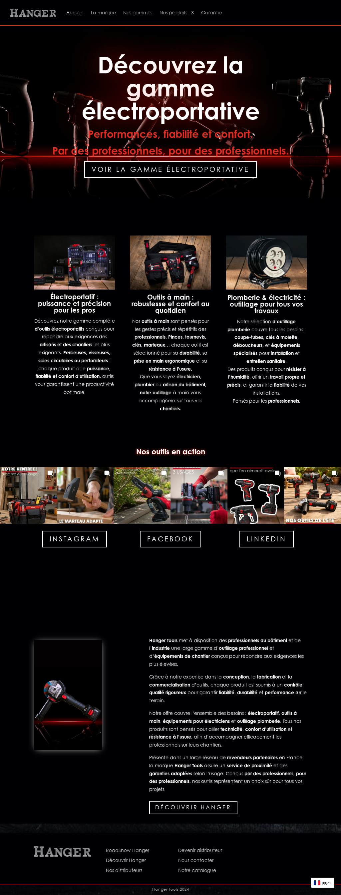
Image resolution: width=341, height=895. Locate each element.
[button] (28, 495)
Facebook (170, 539)
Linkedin (266, 539)
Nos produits (173, 12)
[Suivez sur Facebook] (255, 851)
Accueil (75, 12)
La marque (103, 12)
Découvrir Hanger (193, 807)
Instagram (75, 539)
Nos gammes (137, 12)
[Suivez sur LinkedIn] (282, 851)
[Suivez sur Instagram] (268, 851)
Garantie (211, 12)
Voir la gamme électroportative (170, 169)
